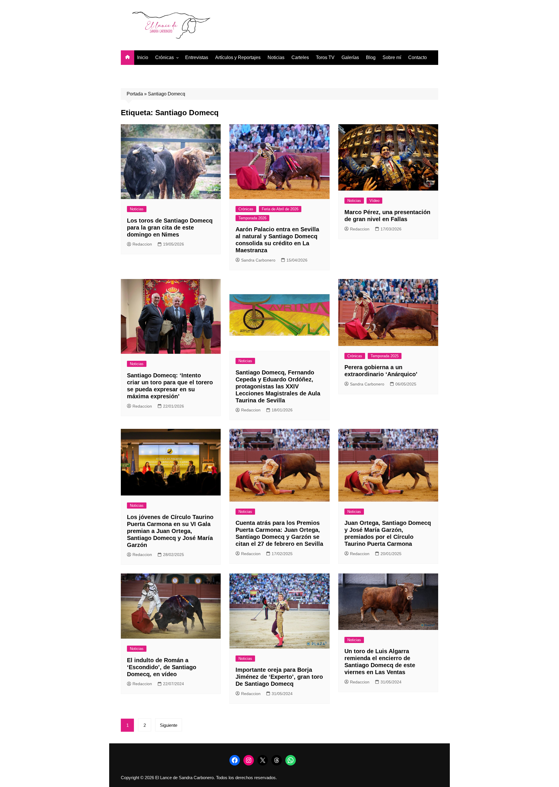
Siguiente (168, 725)
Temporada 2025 (385, 356)
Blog (371, 57)
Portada (135, 93)
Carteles (300, 57)
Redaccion (142, 244)
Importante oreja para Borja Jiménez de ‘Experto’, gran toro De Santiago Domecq (279, 677)
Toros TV (325, 57)
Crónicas (164, 57)
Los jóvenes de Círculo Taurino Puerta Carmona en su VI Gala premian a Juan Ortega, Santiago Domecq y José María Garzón (170, 531)
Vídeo (374, 200)
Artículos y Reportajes (238, 57)
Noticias (276, 57)
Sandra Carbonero (258, 260)
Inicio (142, 57)
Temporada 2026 (252, 218)
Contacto (417, 57)
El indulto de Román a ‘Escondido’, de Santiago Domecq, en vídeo (161, 667)
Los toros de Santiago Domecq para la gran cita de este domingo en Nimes (170, 227)
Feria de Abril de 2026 (280, 209)
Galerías (350, 57)
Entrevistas (196, 57)
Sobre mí (392, 57)
